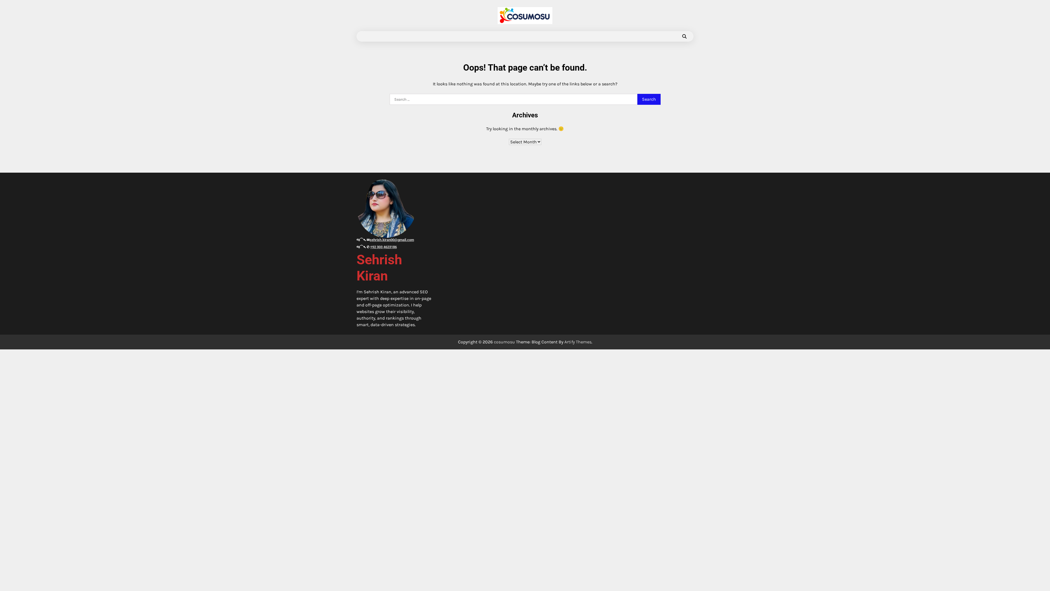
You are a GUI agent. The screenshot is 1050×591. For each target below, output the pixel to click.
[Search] (684, 36)
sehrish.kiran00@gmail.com (392, 240)
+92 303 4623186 (383, 247)
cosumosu (504, 341)
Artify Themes (577, 341)
